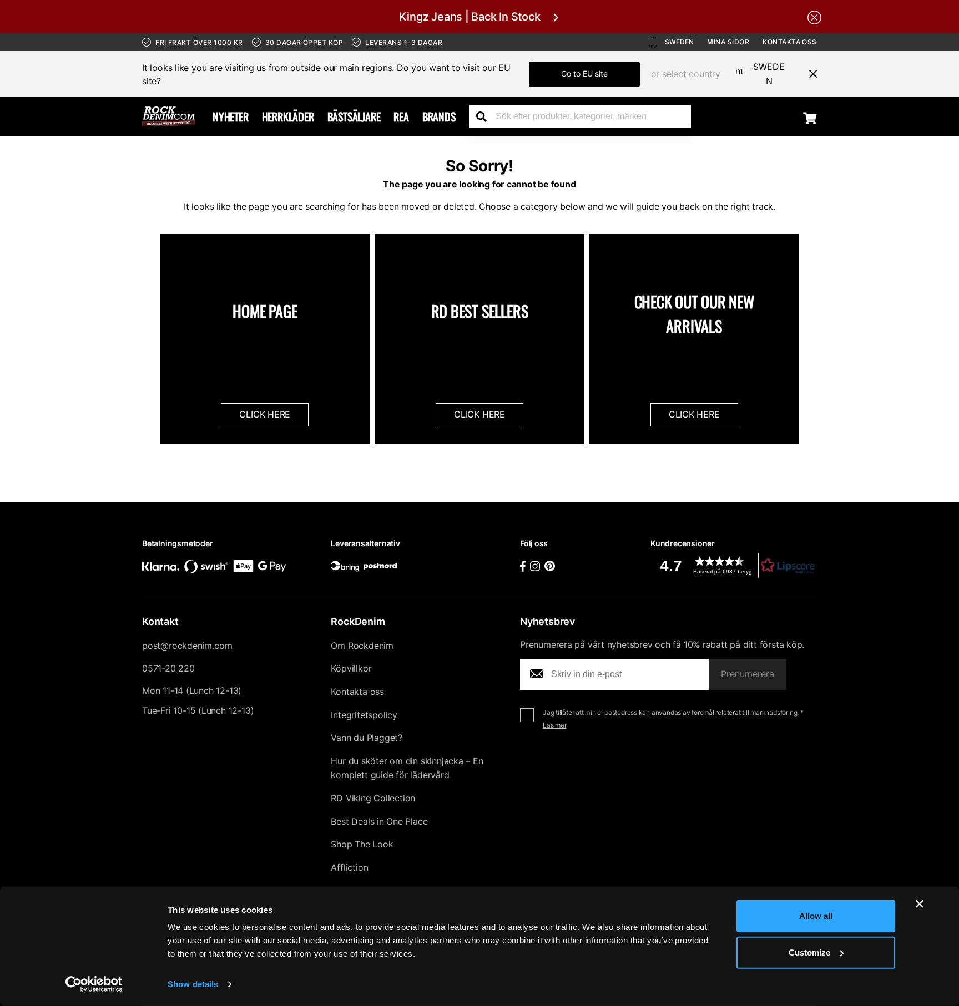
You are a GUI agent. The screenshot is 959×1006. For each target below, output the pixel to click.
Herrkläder (288, 116)
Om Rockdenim (362, 645)
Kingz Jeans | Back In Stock (469, 16)
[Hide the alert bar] (814, 17)
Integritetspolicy (364, 714)
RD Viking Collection (373, 798)
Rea (400, 116)
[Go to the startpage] (168, 116)
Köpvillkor (351, 668)
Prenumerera (747, 673)
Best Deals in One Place (379, 821)
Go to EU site (584, 73)
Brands (439, 116)
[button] (733, 565)
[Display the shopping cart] (810, 117)
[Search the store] (485, 116)
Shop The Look (362, 844)
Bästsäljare (354, 116)
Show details (193, 984)
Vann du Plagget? (366, 737)
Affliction (349, 867)
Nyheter (231, 116)
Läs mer (555, 725)
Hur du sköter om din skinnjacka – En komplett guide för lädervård (407, 768)
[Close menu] (808, 74)
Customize (809, 952)
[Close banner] (919, 904)
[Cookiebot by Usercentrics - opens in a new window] (94, 984)
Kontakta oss (790, 42)
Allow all (815, 916)
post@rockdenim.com (187, 645)
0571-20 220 (168, 668)
